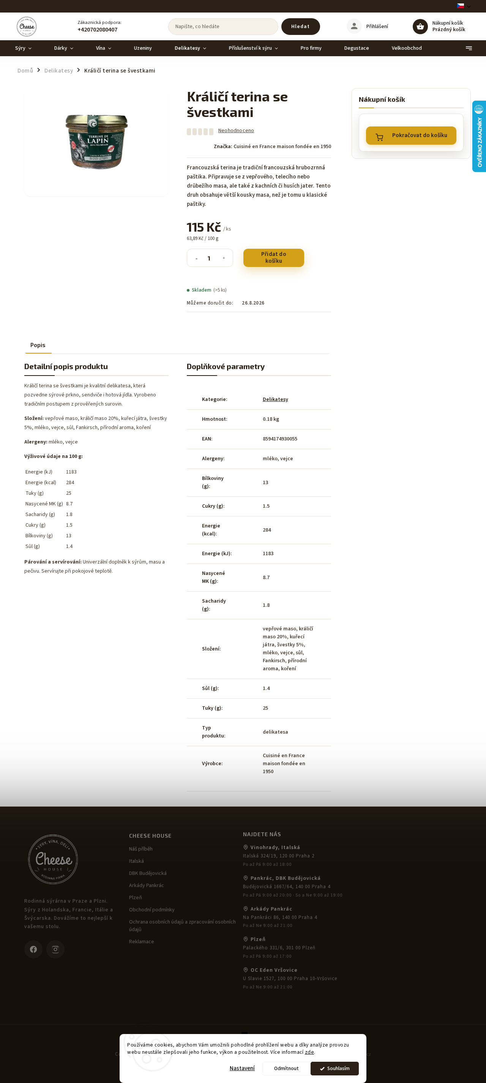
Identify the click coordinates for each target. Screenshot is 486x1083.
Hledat (300, 26)
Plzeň (135, 897)
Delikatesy (275, 399)
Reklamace (141, 942)
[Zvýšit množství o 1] (223, 262)
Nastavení (242, 1068)
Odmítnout (286, 1068)
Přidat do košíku (273, 257)
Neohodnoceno (236, 130)
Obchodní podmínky (152, 910)
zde (309, 1052)
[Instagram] (55, 949)
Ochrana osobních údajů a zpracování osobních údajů (182, 925)
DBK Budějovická (148, 873)
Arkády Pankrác (146, 885)
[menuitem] (29, 48)
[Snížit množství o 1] (196, 262)
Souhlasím (338, 1068)
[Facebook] (33, 949)
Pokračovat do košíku (419, 135)
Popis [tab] (38, 344)
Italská (136, 861)
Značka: (272, 146)
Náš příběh (141, 849)
